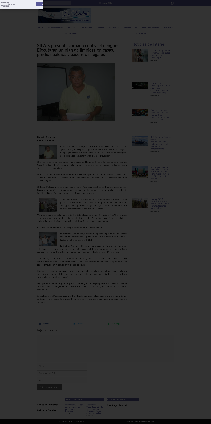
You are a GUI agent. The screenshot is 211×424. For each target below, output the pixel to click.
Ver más (11, 4)
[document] (105, 212)
